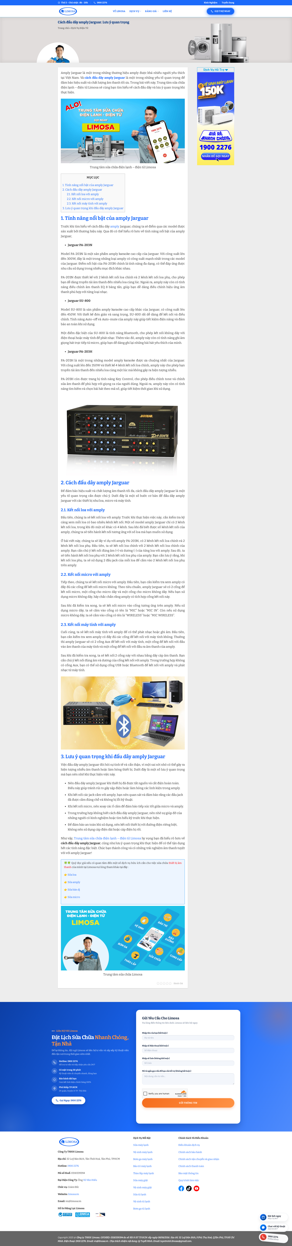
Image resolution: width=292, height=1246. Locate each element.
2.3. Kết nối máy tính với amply (87, 203)
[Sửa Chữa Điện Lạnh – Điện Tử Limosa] (83, 11)
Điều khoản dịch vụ (189, 1145)
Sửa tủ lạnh (139, 1194)
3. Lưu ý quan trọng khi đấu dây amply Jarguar (93, 208)
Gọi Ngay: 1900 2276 (70, 1100)
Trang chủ (63, 28)
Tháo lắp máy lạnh (143, 1173)
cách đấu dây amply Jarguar (105, 77)
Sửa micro (74, 897)
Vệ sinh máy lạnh (143, 1152)
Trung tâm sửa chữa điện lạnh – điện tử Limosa (107, 838)
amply (114, 226)
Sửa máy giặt (140, 1180)
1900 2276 (73, 1165)
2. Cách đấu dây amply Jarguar (82, 189)
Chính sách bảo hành (190, 1152)
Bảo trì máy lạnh (142, 1166)
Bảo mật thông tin (188, 1173)
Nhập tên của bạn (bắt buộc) (154, 1033)
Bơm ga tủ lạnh (141, 1208)
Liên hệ (167, 11)
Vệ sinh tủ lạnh (141, 1201)
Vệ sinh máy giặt (142, 1187)
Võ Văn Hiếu (90, 1180)
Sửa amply (74, 882)
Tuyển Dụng (228, 2)
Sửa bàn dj (74, 889)
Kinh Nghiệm (210, 2)
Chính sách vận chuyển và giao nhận (198, 1159)
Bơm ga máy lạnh (143, 1159)
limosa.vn (73, 1194)
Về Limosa (119, 11)
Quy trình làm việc (188, 1180)
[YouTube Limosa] (196, 1188)
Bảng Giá (151, 11)
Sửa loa (72, 874)
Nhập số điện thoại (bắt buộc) (155, 1046)
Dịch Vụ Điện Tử (79, 28)
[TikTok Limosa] (189, 1188)
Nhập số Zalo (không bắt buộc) (156, 1058)
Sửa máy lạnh (141, 1145)
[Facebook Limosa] (181, 1188)
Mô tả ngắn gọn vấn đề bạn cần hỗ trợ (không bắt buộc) (166, 1071)
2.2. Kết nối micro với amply (85, 199)
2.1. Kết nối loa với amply (83, 194)
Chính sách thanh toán (191, 1166)
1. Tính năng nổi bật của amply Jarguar (88, 185)
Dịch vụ (134, 11)
